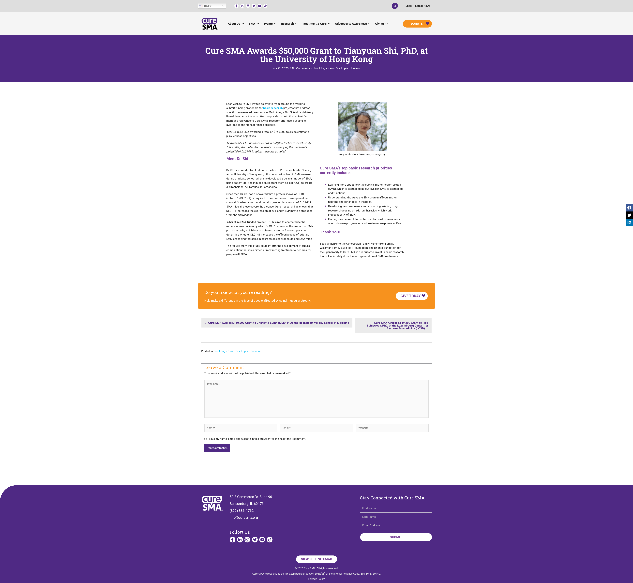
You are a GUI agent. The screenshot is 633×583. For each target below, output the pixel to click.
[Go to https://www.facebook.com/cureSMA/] (236, 6)
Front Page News (324, 68)
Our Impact (343, 68)
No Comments (301, 68)
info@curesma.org (244, 518)
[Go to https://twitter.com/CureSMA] (254, 6)
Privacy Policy (316, 579)
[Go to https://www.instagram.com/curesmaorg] (248, 6)
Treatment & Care (314, 23)
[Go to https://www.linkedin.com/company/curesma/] (242, 6)
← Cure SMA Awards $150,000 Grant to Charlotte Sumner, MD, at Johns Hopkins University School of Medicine (277, 322)
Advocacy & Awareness (351, 23)
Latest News (422, 5)
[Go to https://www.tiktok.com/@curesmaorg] (265, 6)
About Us (234, 23)
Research (287, 23)
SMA (252, 23)
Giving (379, 23)
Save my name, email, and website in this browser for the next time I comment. (257, 438)
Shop (409, 5)
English (207, 5)
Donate (416, 23)
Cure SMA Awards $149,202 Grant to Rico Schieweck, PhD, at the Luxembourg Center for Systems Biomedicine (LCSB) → (397, 325)
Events (268, 23)
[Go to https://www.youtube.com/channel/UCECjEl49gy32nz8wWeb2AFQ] (259, 6)
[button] (395, 6)
